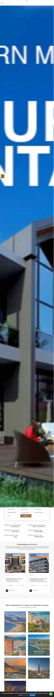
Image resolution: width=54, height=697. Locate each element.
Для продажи (9, 555)
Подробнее (26, 695)
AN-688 (44, 557)
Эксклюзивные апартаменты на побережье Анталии (38, 579)
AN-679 (21, 557)
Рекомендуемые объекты (12, 557)
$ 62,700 (33, 571)
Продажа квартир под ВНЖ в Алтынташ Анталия (14, 579)
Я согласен (32, 695)
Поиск (26, 516)
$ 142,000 (10, 571)
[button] (3, 259)
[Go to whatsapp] (50, 694)
